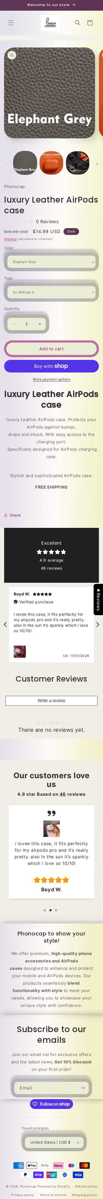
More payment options (51, 379)
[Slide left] (6, 164)
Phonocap (28, 1186)
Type (8, 278)
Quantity (12, 308)
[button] (11, 23)
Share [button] (15, 515)
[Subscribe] (83, 1087)
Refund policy (86, 1186)
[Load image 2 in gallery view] (51, 163)
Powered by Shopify (53, 1186)
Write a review (51, 700)
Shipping (10, 238)
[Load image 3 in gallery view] (77, 163)
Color (9, 248)
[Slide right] (97, 164)
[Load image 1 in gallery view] (25, 163)
